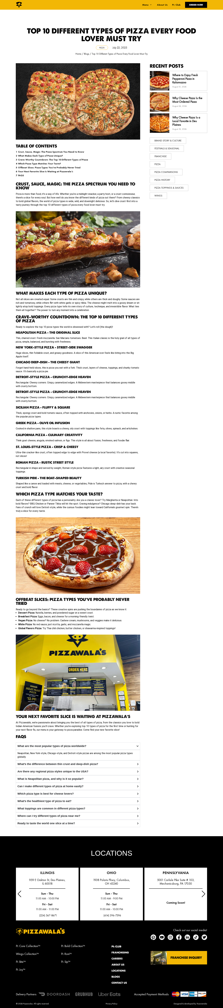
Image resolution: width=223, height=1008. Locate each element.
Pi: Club (176, 4)
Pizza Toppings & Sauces (169, 187)
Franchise (160, 156)
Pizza (102, 47)
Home (78, 53)
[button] (203, 894)
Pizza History (162, 179)
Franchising (120, 952)
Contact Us (119, 982)
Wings (158, 195)
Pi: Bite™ (21, 962)
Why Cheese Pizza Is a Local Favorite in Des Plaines (186, 121)
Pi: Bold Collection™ (73, 946)
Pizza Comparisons (166, 172)
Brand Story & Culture (167, 140)
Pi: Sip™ (65, 962)
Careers (117, 958)
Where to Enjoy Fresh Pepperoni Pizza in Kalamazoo (185, 78)
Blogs (86, 53)
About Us (162, 4)
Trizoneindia (202, 1003)
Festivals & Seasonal (166, 148)
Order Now (196, 4)
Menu (145, 4)
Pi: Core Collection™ (28, 946)
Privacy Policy (111, 1003)
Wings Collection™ (27, 954)
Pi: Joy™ (20, 970)
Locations (119, 970)
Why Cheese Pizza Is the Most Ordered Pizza (187, 100)
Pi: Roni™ (66, 954)
